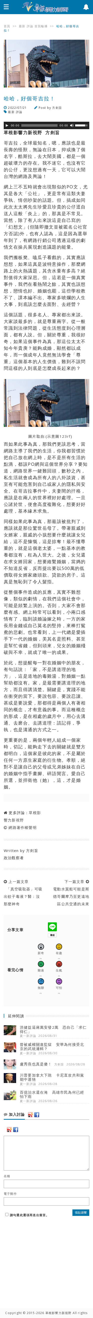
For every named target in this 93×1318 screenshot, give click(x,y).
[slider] (82, 125)
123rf (65, 436)
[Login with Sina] (30, 1114)
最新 (22, 26)
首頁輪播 (41, 26)
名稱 (7, 1176)
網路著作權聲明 (22, 827)
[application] (46, 125)
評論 (30, 26)
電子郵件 (10, 1194)
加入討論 (16, 1114)
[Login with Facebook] (36, 1114)
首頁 (7, 26)
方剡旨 (57, 108)
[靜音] (72, 125)
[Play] (7, 125)
